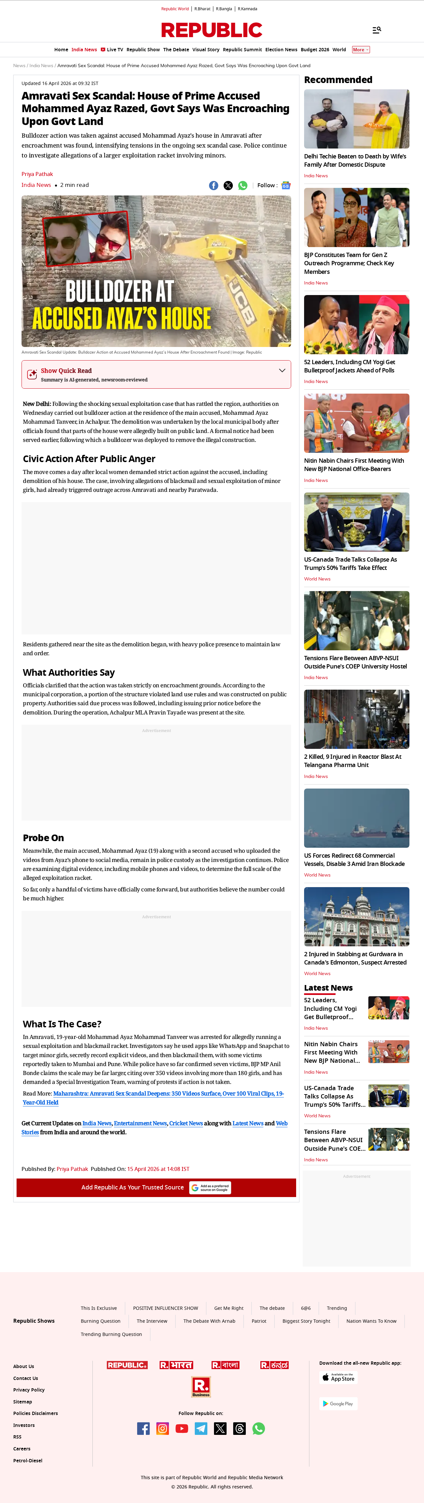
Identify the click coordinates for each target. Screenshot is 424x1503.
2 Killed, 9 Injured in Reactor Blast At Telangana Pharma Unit (352, 760)
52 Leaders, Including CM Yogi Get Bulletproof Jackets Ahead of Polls (349, 366)
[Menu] (373, 29)
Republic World (175, 9)
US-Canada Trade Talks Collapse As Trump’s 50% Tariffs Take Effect (350, 563)
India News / (42, 66)
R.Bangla (224, 9)
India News (36, 185)
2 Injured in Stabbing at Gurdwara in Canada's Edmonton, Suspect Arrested (355, 958)
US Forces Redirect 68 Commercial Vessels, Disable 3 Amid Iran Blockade (354, 859)
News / (20, 66)
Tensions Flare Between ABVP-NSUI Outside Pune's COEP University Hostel (355, 662)
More (358, 50)
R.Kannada (247, 9)
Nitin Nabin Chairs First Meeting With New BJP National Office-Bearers (354, 464)
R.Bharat (202, 9)
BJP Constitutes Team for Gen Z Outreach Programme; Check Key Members (349, 263)
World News (317, 579)
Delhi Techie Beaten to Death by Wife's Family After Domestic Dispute (355, 160)
